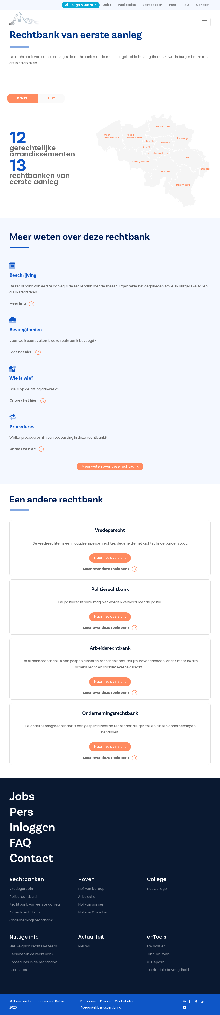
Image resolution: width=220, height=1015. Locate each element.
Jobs (107, 5)
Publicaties (127, 5)
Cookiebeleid (124, 1001)
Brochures (18, 969)
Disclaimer (88, 1001)
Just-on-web (158, 954)
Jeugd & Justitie (82, 5)
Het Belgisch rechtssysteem (33, 946)
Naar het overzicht (110, 557)
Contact (203, 5)
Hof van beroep (91, 888)
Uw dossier (156, 946)
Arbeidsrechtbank (24, 912)
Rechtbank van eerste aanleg (34, 904)
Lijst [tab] (51, 98)
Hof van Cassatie (92, 912)
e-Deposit (155, 962)
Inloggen (32, 827)
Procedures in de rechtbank (33, 962)
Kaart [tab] (22, 98)
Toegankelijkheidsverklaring (100, 1007)
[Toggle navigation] (205, 22)
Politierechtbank (23, 896)
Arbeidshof (87, 896)
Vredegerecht (21, 888)
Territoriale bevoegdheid (168, 969)
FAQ (186, 5)
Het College (157, 888)
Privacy (105, 1001)
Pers (172, 5)
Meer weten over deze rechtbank (110, 466)
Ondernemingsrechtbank (31, 920)
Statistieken (152, 5)
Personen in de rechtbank (31, 954)
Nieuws (84, 946)
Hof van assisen (91, 904)
